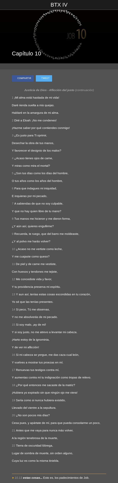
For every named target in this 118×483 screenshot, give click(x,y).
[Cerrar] (5, 5)
